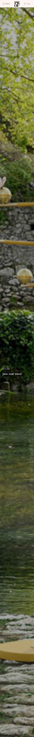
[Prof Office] (17, 4)
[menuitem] (28, 3)
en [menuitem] (28, 4)
